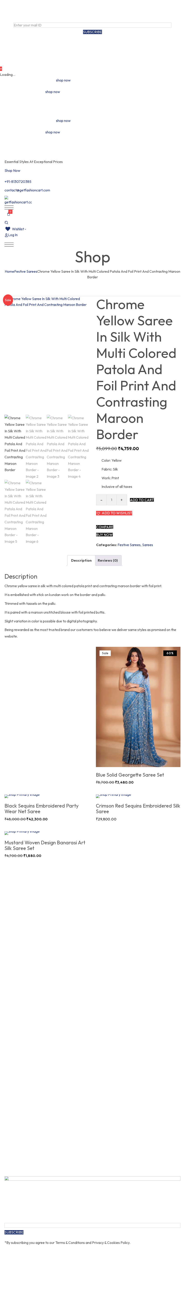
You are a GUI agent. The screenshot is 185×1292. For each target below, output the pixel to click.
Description (81, 560)
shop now (63, 80)
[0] (8, 216)
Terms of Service (101, 44)
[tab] (81, 560)
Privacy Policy (132, 44)
